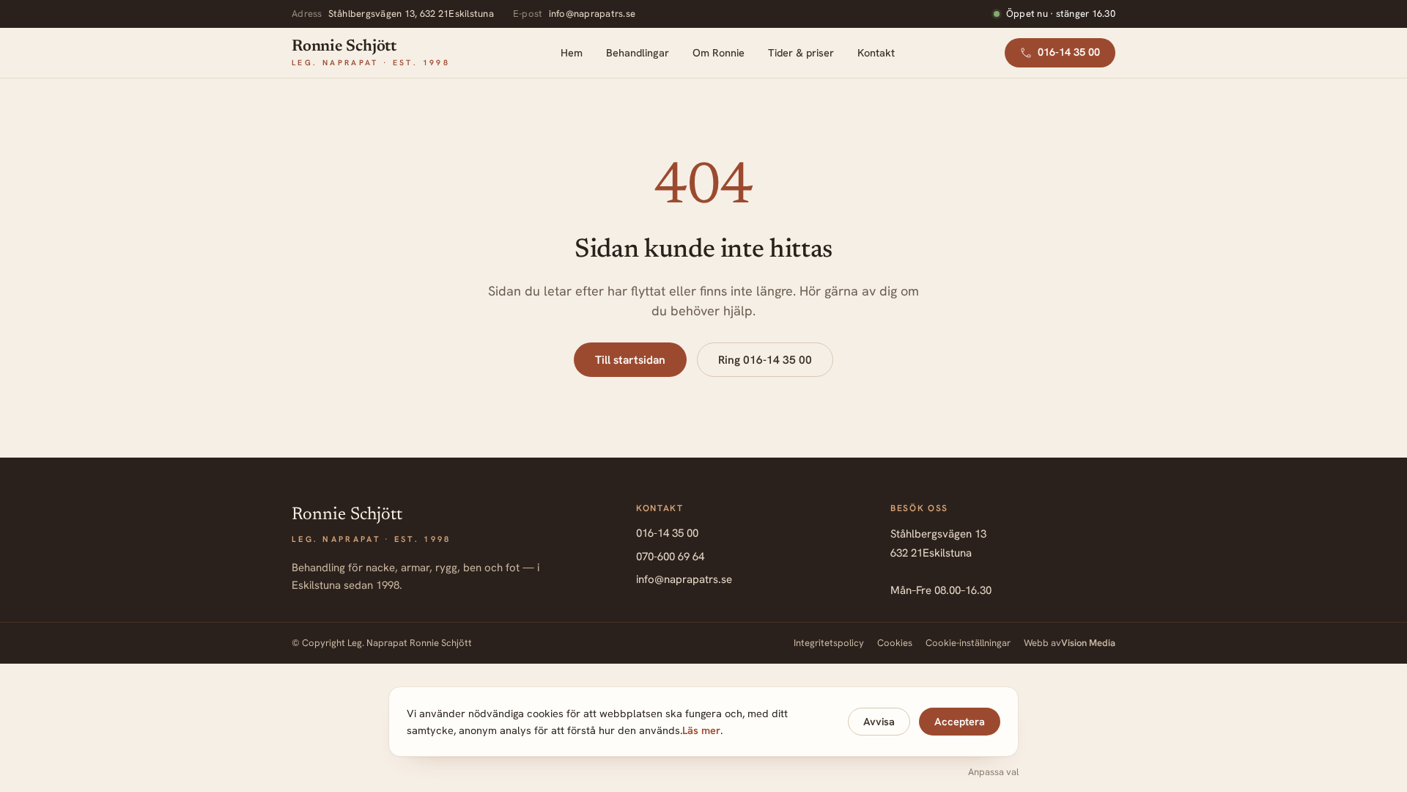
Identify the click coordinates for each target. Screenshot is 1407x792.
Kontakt (876, 52)
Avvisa (879, 721)
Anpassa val (993, 772)
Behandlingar (637, 52)
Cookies (894, 643)
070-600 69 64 (670, 556)
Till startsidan (630, 359)
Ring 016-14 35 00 (765, 359)
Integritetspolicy (829, 643)
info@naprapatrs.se (592, 13)
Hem (572, 52)
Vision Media (1088, 643)
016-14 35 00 (1069, 52)
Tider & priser (801, 52)
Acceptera (959, 721)
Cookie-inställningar (968, 643)
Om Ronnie (719, 52)
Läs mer (701, 730)
